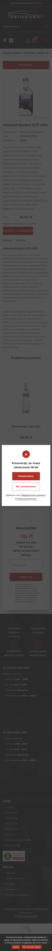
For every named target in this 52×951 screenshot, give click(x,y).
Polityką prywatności (26, 498)
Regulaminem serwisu (33, 495)
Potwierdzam (26, 476)
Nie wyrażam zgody (31, 947)
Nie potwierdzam (26, 486)
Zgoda (16, 947)
